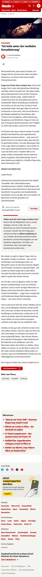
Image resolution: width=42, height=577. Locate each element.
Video (17, 539)
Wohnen (15, 536)
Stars (3, 521)
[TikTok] (17, 469)
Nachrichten (6, 509)
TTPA (29, 566)
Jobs (25, 2)
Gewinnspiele (23, 533)
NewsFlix (35, 2)
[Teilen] (3, 64)
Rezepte (33, 533)
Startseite (3, 14)
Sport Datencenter (8, 533)
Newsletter (5, 513)
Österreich (6, 10)
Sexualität (15, 379)
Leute (9, 521)
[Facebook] (2, 469)
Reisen (10, 539)
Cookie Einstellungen (8, 573)
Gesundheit (5, 536)
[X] (7, 469)
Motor (3, 539)
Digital (23, 521)
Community (11, 14)
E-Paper (6, 2)
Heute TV (27, 524)
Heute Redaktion (14, 55)
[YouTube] (22, 469)
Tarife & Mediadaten (18, 566)
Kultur (16, 521)
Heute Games (6, 524)
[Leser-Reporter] (29, 6)
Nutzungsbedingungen (26, 570)
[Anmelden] (34, 6)
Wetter (33, 509)
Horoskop (32, 521)
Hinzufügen (34, 209)
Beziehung (23, 379)
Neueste (36, 10)
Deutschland (26, 506)
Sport (13, 10)
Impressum (5, 566)
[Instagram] (12, 469)
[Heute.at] (6, 6)
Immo (16, 2)
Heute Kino (18, 524)
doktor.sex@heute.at (30, 362)
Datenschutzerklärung (9, 570)
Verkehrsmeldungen (28, 536)
